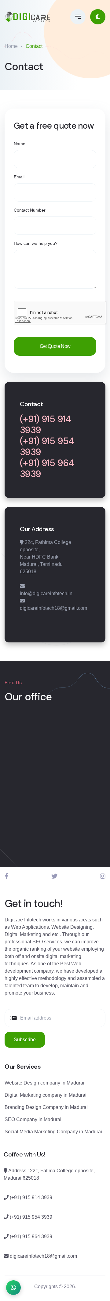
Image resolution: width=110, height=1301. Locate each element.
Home (11, 46)
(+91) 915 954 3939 (47, 447)
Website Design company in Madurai (44, 1082)
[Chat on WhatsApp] (13, 1287)
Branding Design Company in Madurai (46, 1107)
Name (19, 143)
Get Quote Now (55, 346)
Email (19, 176)
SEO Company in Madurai (33, 1119)
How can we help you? (35, 243)
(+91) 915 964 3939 (47, 469)
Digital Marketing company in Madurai (45, 1095)
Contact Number (30, 210)
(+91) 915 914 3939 (45, 425)
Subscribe (25, 1039)
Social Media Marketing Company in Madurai (53, 1131)
